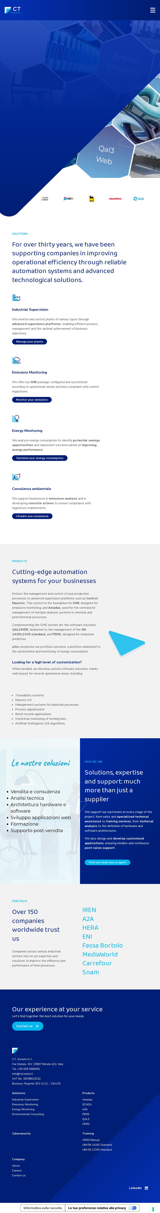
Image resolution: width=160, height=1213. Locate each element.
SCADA (87, 1104)
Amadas (87, 1099)
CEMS (86, 1124)
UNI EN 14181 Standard (97, 1145)
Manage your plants (29, 341)
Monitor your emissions (32, 400)
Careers (17, 1170)
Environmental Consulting (28, 1114)
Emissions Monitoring (25, 1104)
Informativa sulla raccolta (43, 1208)
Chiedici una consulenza (32, 516)
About (16, 1166)
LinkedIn (135, 1188)
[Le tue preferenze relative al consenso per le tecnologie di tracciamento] (153, 1209)
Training (88, 1133)
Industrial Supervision (25, 1099)
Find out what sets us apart (107, 862)
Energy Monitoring (23, 1109)
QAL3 (85, 1119)
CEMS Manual (91, 1140)
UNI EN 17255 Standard (97, 1150)
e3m (85, 1109)
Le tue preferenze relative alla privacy (97, 1208)
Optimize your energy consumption (39, 458)
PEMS (85, 1114)
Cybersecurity (21, 1133)
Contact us (24, 1026)
